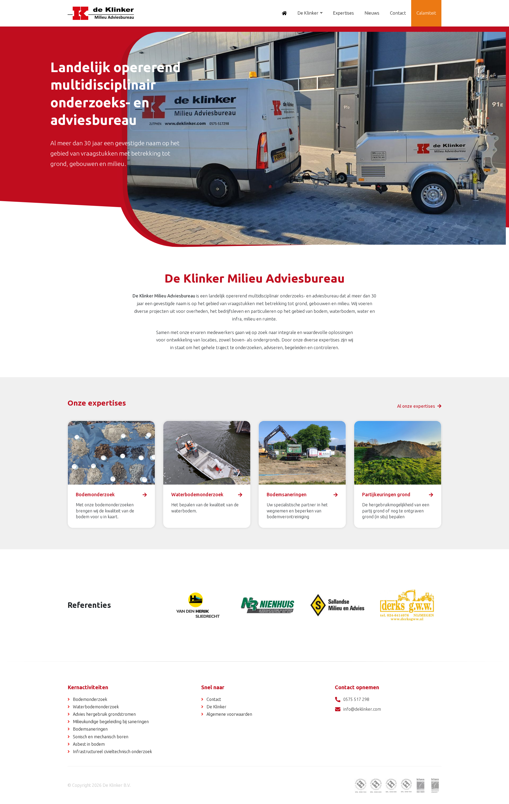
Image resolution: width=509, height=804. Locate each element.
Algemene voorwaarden (229, 714)
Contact (398, 12)
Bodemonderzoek (90, 699)
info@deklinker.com (362, 709)
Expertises (343, 12)
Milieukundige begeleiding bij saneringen (111, 721)
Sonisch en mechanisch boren (100, 736)
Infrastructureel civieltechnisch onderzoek (112, 751)
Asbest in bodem (89, 744)
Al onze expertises (416, 405)
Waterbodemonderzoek (96, 706)
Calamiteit (426, 12)
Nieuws (372, 12)
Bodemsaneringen (90, 729)
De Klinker (307, 12)
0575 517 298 (356, 699)
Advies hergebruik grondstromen (104, 714)
